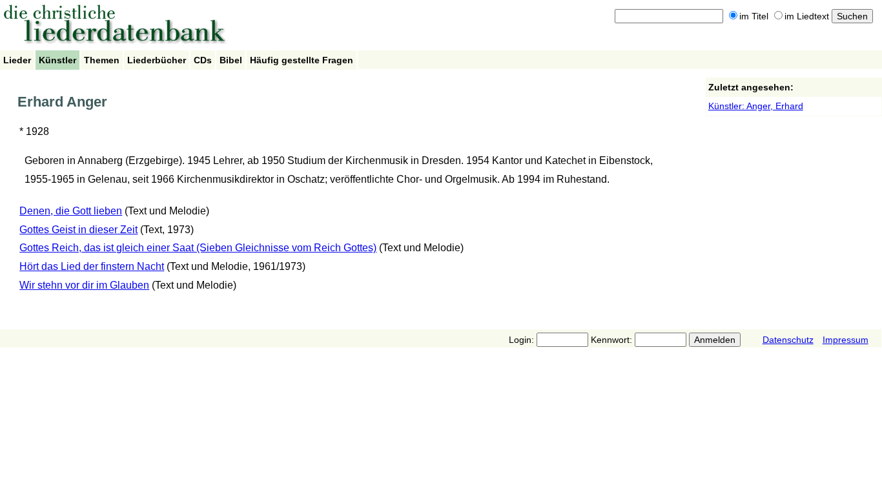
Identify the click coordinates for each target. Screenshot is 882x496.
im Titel (753, 16)
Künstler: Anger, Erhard (755, 106)
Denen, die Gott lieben (70, 210)
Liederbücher (156, 60)
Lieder (17, 60)
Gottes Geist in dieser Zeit (78, 229)
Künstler (57, 60)
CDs (203, 60)
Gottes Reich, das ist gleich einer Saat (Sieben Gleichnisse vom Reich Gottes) (197, 247)
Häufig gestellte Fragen (301, 60)
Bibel (231, 60)
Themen (101, 60)
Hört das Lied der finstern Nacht (91, 266)
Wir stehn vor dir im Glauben (84, 285)
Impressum (845, 340)
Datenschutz (788, 340)
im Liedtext (807, 16)
